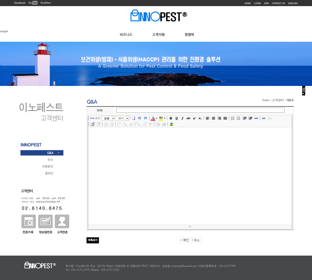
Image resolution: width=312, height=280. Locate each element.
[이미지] (171, 124)
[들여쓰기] (250, 118)
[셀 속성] (106, 124)
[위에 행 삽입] (119, 124)
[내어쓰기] (244, 118)
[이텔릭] (182, 118)
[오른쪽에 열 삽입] (144, 124)
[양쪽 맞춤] (225, 118)
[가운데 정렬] (213, 118)
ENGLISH (292, 3)
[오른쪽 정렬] (219, 118)
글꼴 (106, 118)
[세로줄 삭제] (150, 124)
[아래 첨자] (200, 118)
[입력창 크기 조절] (190, 226)
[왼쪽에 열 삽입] (138, 124)
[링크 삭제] (269, 118)
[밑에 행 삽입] (125, 124)
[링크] (263, 118)
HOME (247, 3)
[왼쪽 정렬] (207, 118)
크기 (121, 118)
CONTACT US (278, 3)
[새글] (133, 118)
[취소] (139, 118)
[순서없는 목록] (238, 118)
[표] (92, 124)
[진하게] (170, 118)
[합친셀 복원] (163, 124)
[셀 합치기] (158, 124)
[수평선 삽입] (256, 118)
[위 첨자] (194, 118)
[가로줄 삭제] (131, 124)
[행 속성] (111, 124)
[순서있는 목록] (232, 118)
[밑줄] (176, 118)
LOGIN (257, 3)
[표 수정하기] (98, 124)
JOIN (266, 3)
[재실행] (145, 118)
